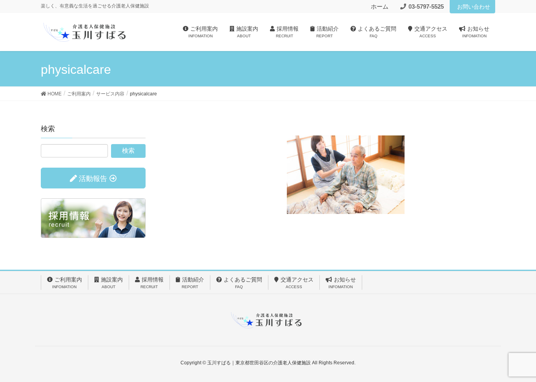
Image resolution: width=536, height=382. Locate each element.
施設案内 (112, 282)
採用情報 (152, 282)
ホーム (379, 6)
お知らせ (342, 282)
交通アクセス (297, 282)
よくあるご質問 (243, 282)
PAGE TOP (516, 363)
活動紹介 (193, 282)
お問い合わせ (473, 7)
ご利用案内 (67, 282)
